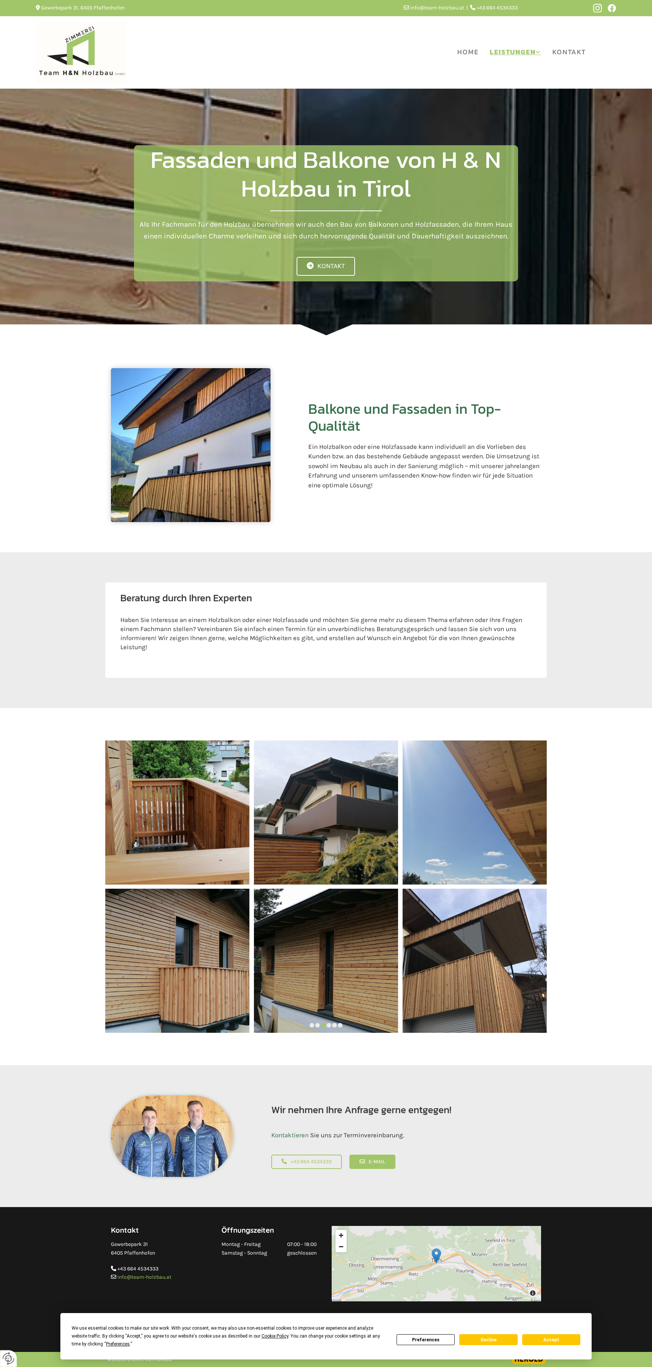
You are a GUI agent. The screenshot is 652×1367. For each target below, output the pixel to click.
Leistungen (512, 52)
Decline (489, 1339)
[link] (515, 52)
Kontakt (569, 52)
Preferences (426, 1339)
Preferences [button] (118, 1344)
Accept (551, 1339)
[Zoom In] (341, 1235)
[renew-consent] (8, 1358)
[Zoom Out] (341, 1246)
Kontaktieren (290, 1135)
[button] (326, 266)
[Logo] (81, 52)
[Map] (436, 1263)
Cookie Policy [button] (274, 1336)
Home (467, 52)
